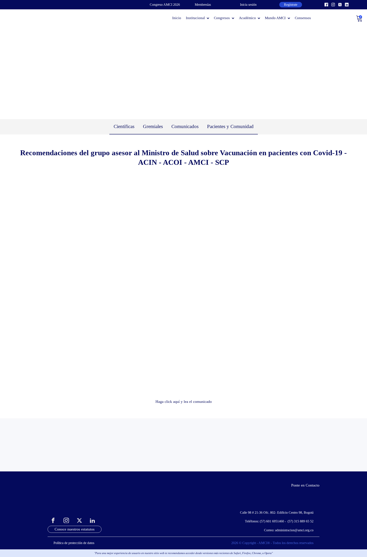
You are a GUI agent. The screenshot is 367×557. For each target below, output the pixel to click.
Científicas (124, 126)
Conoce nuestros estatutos (75, 529)
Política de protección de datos (74, 543)
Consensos (303, 18)
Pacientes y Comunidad (230, 126)
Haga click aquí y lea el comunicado (183, 401)
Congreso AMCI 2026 (165, 4)
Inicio (176, 18)
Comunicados (185, 126)
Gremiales (153, 126)
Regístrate (290, 4)
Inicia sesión (248, 4)
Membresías (203, 4)
